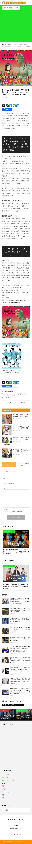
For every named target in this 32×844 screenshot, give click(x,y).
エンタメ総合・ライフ (11, 8)
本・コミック (5, 792)
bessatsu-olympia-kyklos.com (17, 300)
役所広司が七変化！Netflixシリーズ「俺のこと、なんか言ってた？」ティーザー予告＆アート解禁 (20, 629)
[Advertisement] (16, 26)
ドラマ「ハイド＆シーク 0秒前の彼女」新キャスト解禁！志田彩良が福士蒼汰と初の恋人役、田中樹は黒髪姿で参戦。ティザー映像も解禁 (20, 681)
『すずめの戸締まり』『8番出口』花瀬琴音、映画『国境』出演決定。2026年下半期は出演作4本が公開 (20, 620)
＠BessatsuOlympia (14, 302)
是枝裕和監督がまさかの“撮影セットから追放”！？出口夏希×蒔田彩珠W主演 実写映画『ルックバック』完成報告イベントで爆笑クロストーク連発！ (20, 691)
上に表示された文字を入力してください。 (13, 511)
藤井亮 (13, 395)
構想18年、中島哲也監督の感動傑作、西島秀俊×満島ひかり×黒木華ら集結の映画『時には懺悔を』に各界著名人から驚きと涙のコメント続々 (20, 660)
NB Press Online (16, 819)
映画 (3, 786)
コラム (4, 783)
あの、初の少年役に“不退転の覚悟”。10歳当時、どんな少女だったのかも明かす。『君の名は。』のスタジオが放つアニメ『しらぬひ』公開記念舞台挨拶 (20, 649)
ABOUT (16, 825)
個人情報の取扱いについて (16, 828)
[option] (8, 715)
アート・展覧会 (6, 774)
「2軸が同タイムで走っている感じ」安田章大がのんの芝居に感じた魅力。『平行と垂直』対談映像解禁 (20, 610)
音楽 (3, 798)
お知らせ (16, 830)
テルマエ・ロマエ (8, 394)
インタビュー (5, 777)
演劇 (3, 795)
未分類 (4, 789)
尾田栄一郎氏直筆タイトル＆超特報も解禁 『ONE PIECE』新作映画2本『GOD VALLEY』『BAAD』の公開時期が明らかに (20, 670)
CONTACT (15, 823)
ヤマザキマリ (16, 394)
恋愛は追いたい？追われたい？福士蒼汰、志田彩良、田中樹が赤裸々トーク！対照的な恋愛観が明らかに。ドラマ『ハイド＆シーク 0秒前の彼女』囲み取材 (20, 601)
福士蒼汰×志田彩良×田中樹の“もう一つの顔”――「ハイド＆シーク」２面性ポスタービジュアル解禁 (20, 639)
